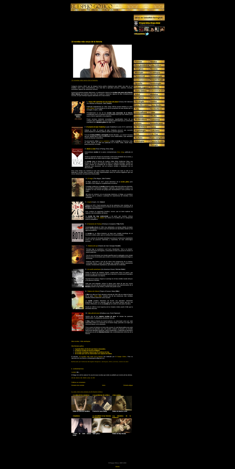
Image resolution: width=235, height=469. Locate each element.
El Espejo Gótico (120, 356)
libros (111, 361)
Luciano (73, 372)
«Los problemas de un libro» (101, 395)
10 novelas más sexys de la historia (86, 42)
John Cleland (90, 108)
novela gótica (125, 182)
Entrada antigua (128, 385)
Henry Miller (98, 296)
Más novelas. (75, 341)
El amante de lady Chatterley (95, 127)
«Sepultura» (76, 416)
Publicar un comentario (78, 382)
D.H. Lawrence (104, 141)
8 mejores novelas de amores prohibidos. (87, 350)
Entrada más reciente (77, 385)
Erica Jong (120, 152)
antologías (105, 361)
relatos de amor (124, 361)
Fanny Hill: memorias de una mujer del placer (103, 102)
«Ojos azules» (116, 395)
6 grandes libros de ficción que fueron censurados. (90, 349)
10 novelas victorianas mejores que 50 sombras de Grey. (92, 352)
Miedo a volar (90, 149)
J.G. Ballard (100, 217)
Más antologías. (86, 341)
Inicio (103, 385)
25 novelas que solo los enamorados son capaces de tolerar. (93, 353)
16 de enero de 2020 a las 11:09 (83, 378)
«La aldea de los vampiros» (81, 395)
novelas (115, 361)
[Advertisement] (86, 26)
